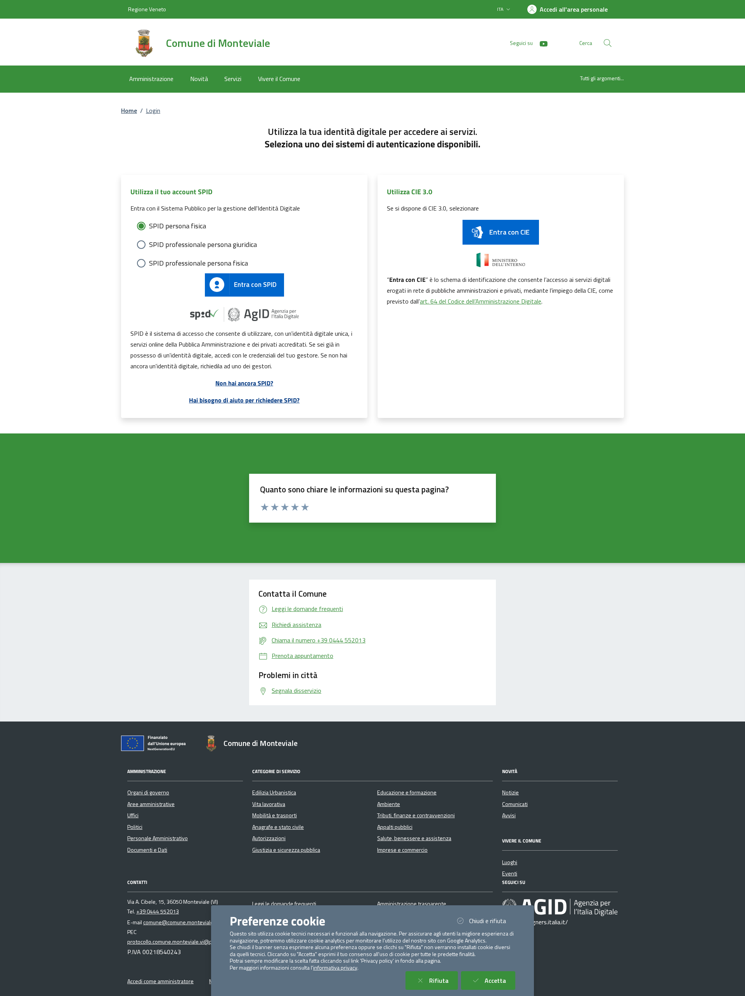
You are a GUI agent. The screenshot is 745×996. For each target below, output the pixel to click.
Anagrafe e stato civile (278, 827)
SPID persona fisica (177, 226)
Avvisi (509, 815)
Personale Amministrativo (157, 838)
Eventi (509, 873)
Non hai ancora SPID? (244, 383)
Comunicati (515, 804)
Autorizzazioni (269, 838)
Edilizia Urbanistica (274, 792)
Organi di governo (148, 792)
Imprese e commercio (402, 850)
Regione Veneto (147, 9)
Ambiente (388, 804)
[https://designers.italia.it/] (560, 907)
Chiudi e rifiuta (492, 920)
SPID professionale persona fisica (198, 263)
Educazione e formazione (407, 792)
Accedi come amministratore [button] (160, 981)
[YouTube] (540, 43)
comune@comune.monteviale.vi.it (183, 922)
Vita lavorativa (268, 804)
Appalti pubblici (394, 827)
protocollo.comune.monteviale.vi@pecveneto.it (183, 941)
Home (129, 110)
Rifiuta (443, 980)
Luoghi (509, 862)
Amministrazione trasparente (411, 903)
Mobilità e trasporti (274, 815)
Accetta (500, 980)
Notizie (510, 792)
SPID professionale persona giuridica (203, 244)
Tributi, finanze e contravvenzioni (416, 815)
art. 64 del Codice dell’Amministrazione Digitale (480, 301)
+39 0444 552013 (157, 911)
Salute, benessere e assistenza (414, 838)
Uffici (133, 815)
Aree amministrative (151, 804)
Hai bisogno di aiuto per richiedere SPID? (244, 400)
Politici (134, 827)
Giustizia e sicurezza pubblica (286, 850)
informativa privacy (335, 967)
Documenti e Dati (147, 850)
